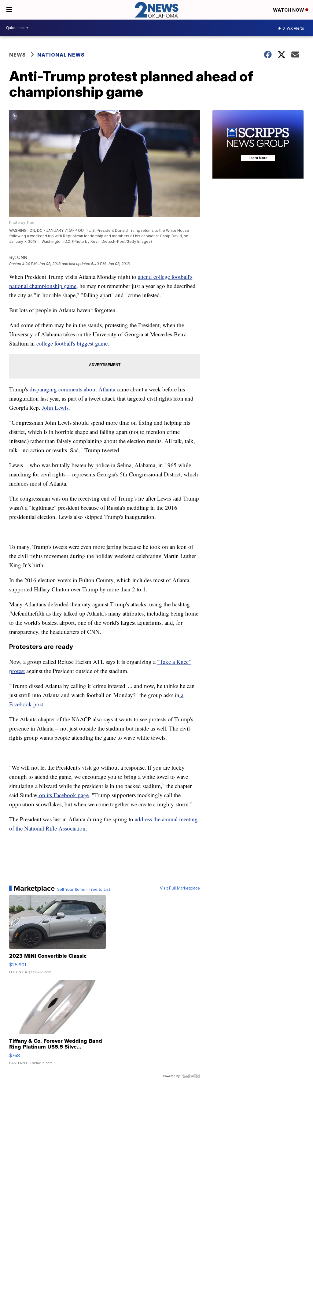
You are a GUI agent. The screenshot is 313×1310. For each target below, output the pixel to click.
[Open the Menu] (9, 10)
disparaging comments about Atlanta (72, 389)
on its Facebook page (63, 795)
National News (61, 55)
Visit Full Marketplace (180, 888)
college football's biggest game (72, 343)
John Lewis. (56, 407)
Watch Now (289, 10)
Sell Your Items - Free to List (83, 889)
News (17, 55)
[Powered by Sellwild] (191, 1076)
